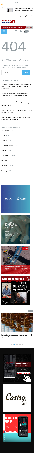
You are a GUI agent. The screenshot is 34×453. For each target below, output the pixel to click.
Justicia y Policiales (7, 145)
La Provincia (5, 130)
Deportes (4, 150)
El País (3, 135)
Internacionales (5, 155)
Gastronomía (5, 176)
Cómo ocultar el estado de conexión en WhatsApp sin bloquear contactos (18, 9)
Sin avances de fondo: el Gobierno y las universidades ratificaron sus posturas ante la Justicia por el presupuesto (16, 86)
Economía (4, 140)
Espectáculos (5, 166)
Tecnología (4, 171)
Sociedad (4, 160)
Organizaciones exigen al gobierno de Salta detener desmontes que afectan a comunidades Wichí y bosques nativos (16, 103)
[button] (29, 311)
